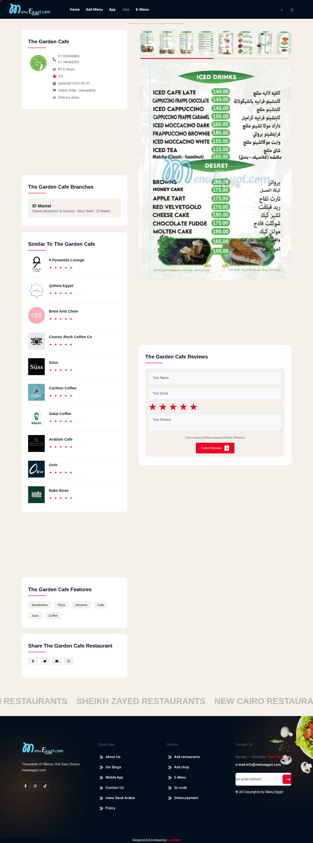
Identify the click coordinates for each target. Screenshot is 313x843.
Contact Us (115, 788)
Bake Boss (59, 490)
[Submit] (288, 779)
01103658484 (68, 56)
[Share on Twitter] (45, 661)
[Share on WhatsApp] (69, 661)
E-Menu (142, 9)
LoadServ (174, 840)
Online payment (186, 798)
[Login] (292, 9)
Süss (53, 362)
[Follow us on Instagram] (35, 785)
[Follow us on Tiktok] (45, 785)
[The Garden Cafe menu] (147, 42)
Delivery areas (68, 97)
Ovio (53, 465)
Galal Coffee (60, 414)
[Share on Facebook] (33, 661)
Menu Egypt (274, 792)
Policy (110, 808)
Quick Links (106, 745)
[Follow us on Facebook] (25, 785)
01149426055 (68, 62)
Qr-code (180, 788)
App (112, 9)
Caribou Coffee (62, 388)
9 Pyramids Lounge (66, 260)
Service (172, 745)
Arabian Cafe (61, 439)
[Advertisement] (75, 145)
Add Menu (94, 9)
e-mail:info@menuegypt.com (258, 765)
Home (75, 9)
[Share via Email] (57, 661)
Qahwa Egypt (61, 286)
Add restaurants (187, 757)
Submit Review (211, 448)
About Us (113, 757)
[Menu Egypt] (30, 9)
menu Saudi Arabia (120, 798)
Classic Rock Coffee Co (70, 337)
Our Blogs (113, 767)
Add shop (181, 767)
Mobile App (114, 777)
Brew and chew (63, 311)
